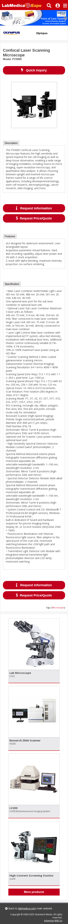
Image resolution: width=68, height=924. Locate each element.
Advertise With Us (53, 920)
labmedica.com (27, 908)
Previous (3, 18)
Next (65, 18)
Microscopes (58, 607)
